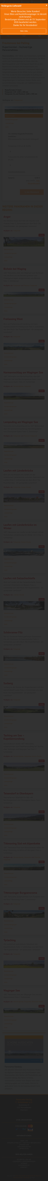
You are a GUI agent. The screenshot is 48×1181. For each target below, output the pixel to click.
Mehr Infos (24, 31)
